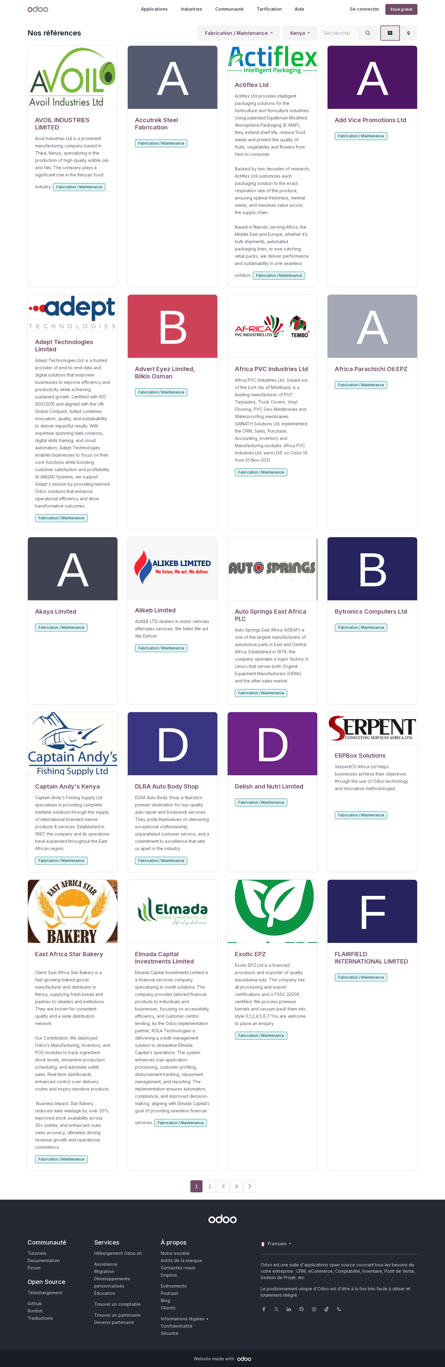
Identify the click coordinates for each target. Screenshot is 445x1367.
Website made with (215, 1358)
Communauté (229, 9)
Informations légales (183, 1318)
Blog (165, 1300)
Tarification (269, 9)
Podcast (169, 1293)
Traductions (40, 1318)
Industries (191, 9)
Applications (154, 9)
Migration (104, 1271)
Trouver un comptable (117, 1304)
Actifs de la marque (181, 1260)
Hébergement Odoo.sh (118, 1253)
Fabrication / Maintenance (236, 33)
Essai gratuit (401, 9)
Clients (168, 1307)
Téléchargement (45, 1292)
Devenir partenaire (114, 1322)
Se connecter (364, 9)
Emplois (169, 1275)
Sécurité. (170, 1333)
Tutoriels (37, 1253)
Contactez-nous (178, 1267)
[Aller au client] (72, 77)
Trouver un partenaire (117, 1315)
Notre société (175, 1253)
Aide (299, 9)
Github (35, 1303)
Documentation (44, 1260)
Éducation (104, 1293)
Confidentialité (177, 1325)
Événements (174, 1285)
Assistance (105, 1264)
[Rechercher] (368, 33)
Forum (34, 1267)
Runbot (35, 1310)
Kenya (297, 33)
